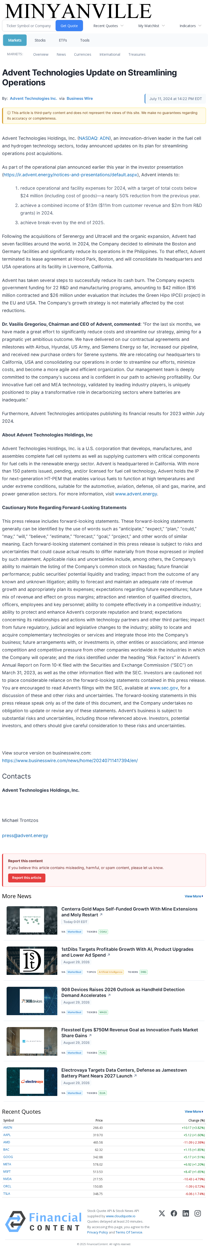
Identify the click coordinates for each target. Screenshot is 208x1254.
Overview (40, 54)
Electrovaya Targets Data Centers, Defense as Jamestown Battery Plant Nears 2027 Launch (124, 1072)
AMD (6, 1142)
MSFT (7, 1171)
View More (193, 896)
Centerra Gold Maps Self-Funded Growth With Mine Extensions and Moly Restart (129, 911)
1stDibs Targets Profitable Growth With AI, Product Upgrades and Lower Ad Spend (127, 952)
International (109, 54)
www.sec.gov (164, 687)
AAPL (7, 1135)
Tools (85, 40)
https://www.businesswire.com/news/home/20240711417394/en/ (70, 760)
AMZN (7, 1127)
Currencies (82, 54)
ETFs (63, 40)
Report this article (26, 878)
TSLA (6, 1193)
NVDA (7, 1179)
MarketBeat (74, 931)
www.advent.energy (136, 493)
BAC (6, 1149)
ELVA (103, 1093)
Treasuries (137, 54)
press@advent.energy (25, 835)
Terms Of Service (129, 1232)
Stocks (40, 40)
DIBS (143, 972)
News (61, 54)
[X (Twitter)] (162, 1221)
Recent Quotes (105, 25)
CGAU (103, 931)
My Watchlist (148, 25)
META (7, 1164)
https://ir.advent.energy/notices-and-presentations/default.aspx (70, 174)
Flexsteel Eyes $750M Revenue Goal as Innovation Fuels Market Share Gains (129, 1032)
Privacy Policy (97, 1232)
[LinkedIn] (186, 1221)
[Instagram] (198, 1221)
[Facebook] (174, 1221)
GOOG (8, 1157)
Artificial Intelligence (111, 972)
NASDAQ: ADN (94, 138)
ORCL (7, 1186)
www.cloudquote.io (120, 1216)
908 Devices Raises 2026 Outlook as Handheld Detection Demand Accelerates (123, 992)
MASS (103, 1012)
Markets (15, 40)
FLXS (103, 1052)
